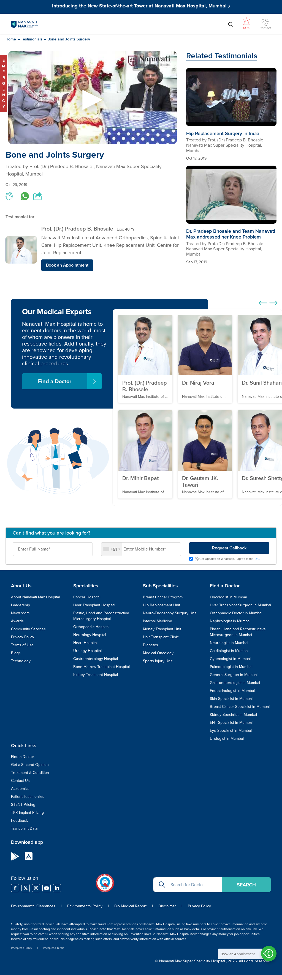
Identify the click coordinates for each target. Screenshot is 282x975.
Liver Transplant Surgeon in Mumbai (240, 605)
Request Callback (229, 548)
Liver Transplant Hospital (94, 605)
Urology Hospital (87, 650)
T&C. (257, 559)
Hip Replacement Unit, (79, 245)
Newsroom (20, 613)
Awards (17, 621)
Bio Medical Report (130, 906)
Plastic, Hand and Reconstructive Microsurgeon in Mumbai (238, 631)
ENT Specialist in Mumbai (231, 722)
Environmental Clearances (33, 906)
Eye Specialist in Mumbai (231, 730)
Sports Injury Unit (157, 661)
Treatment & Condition (30, 772)
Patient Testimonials (27, 796)
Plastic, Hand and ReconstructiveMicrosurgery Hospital (101, 615)
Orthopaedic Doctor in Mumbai (236, 613)
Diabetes (150, 645)
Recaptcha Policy (21, 948)
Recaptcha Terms (53, 948)
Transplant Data (24, 828)
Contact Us (20, 780)
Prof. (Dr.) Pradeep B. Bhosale (77, 228)
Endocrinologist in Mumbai (232, 690)
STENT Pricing (23, 804)
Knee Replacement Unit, (130, 245)
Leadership (20, 605)
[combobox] (111, 549)
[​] (15, 888)
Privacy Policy (22, 637)
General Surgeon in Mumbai (233, 674)
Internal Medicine (157, 621)
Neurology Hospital (89, 634)
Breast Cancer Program (163, 597)
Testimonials (31, 39)
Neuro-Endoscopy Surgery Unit (169, 613)
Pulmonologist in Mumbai (231, 666)
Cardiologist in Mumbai (229, 650)
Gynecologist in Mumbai (230, 658)
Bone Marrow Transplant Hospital (101, 666)
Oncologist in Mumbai (228, 597)
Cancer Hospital (86, 597)
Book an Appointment (67, 265)
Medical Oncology (158, 653)
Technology (21, 661)
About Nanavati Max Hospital (35, 597)
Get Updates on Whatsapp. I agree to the (229, 559)
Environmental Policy (84, 906)
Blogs (16, 653)
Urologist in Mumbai (227, 738)
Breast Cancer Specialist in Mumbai (240, 706)
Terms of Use (22, 645)
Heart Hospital (85, 642)
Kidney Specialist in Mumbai (233, 714)
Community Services (28, 629)
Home (11, 39)
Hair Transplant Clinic (161, 637)
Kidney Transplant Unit (162, 629)
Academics (20, 788)
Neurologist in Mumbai (229, 642)
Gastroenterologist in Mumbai (235, 682)
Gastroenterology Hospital (95, 658)
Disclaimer (167, 906)
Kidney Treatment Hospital (95, 674)
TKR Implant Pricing (27, 812)
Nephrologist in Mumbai (230, 621)
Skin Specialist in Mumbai (231, 698)
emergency (3, 83)
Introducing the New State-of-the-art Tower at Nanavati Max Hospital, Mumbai (140, 5)
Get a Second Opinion (30, 764)
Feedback (19, 820)
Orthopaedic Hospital (91, 626)
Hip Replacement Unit (161, 605)
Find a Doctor (54, 381)
